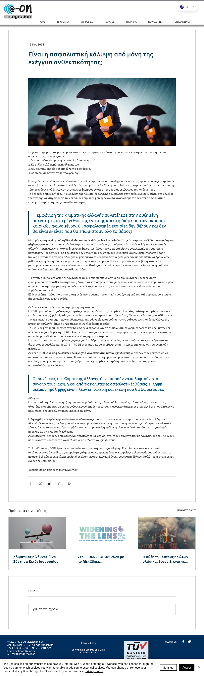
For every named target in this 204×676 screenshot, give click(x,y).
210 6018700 (21, 648)
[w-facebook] (183, 642)
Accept (186, 667)
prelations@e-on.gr (25, 651)
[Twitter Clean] (189, 642)
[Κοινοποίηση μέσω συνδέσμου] (59, 483)
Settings (168, 667)
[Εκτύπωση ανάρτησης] (69, 483)
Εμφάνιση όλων (186, 509)
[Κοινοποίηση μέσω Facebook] (30, 483)
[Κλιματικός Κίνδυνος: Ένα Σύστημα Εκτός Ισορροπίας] (37, 533)
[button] (89, 21)
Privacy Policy (94, 671)
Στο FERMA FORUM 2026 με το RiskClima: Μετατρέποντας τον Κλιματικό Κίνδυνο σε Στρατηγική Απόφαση (101, 559)
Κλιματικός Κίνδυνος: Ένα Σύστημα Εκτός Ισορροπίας (35, 559)
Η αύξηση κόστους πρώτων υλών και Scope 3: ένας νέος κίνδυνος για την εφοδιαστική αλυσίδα (166, 559)
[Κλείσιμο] (199, 667)
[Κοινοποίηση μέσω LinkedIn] (50, 483)
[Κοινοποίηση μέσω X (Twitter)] (40, 483)
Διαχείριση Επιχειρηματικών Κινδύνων (53, 469)
